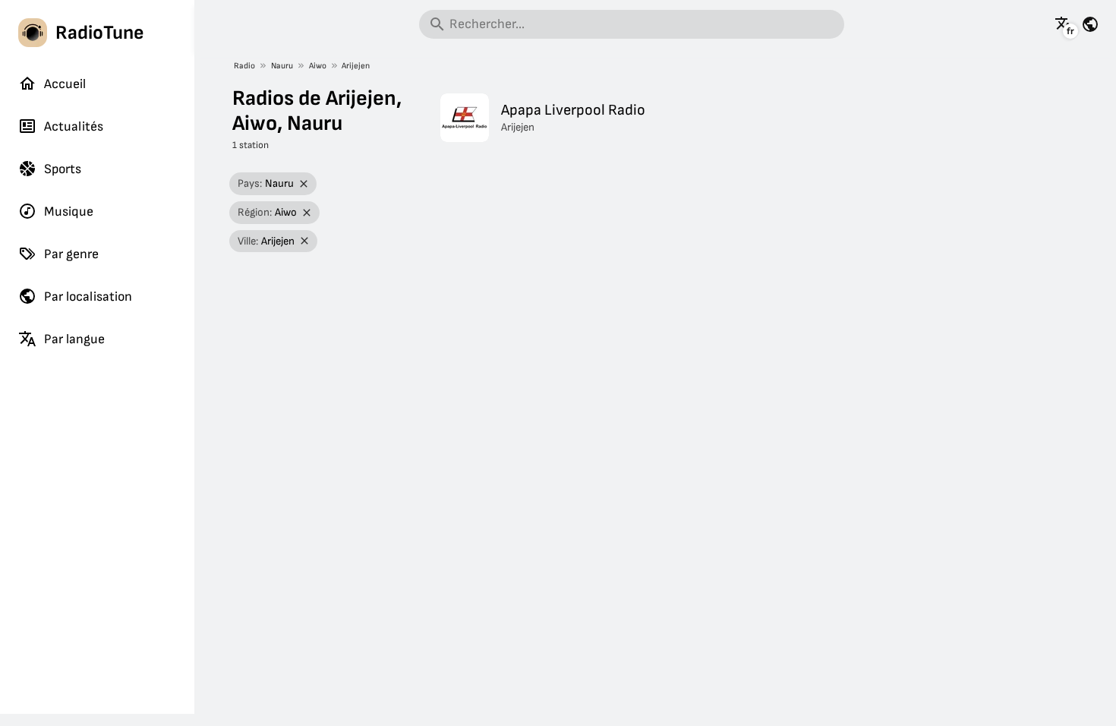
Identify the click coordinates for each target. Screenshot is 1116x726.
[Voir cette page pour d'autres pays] (1090, 24)
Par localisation (88, 297)
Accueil (65, 84)
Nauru (282, 66)
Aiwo (317, 66)
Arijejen (356, 66)
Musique (68, 211)
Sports (62, 169)
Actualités (73, 126)
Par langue (74, 339)
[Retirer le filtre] (304, 184)
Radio (244, 66)
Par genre (71, 254)
